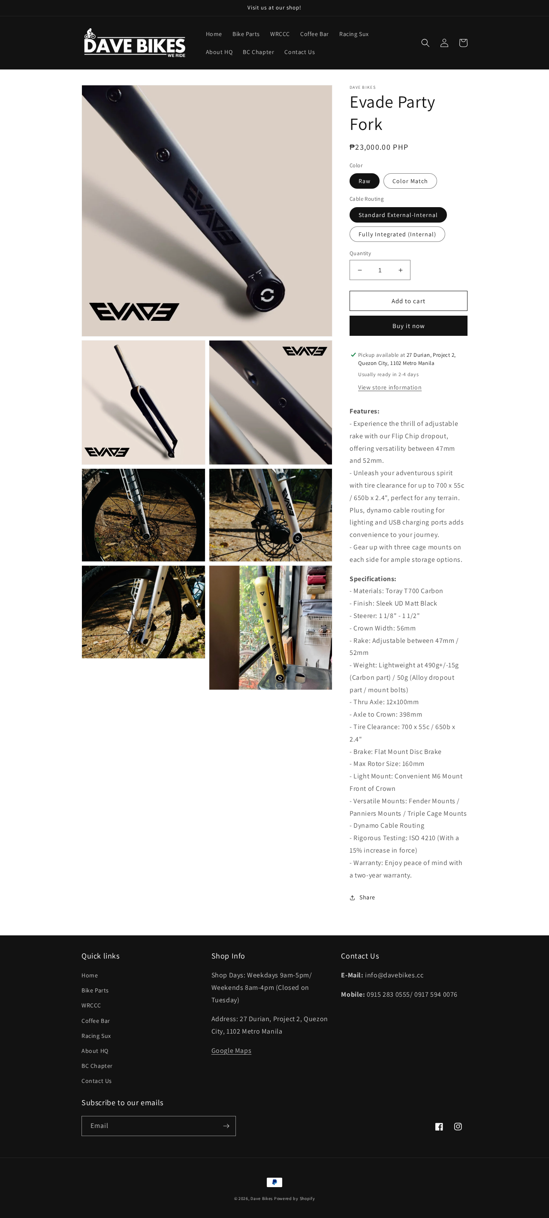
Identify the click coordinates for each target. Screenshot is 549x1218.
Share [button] (367, 897)
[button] (425, 42)
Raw (365, 181)
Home (89, 975)
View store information (390, 387)
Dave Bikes (261, 1198)
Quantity (360, 253)
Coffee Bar (95, 1021)
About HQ (95, 1051)
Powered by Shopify (294, 1198)
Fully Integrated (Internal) (397, 234)
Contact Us (96, 1081)
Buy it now (408, 326)
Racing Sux (96, 1036)
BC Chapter (97, 1066)
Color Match (410, 181)
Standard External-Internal (398, 215)
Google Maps (231, 1050)
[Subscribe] (226, 1126)
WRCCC (91, 1005)
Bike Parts (95, 990)
